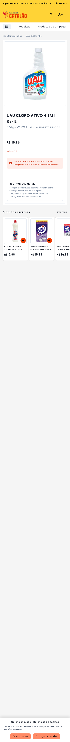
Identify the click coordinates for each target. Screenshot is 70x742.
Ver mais (62, 212)
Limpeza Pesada (17, 36)
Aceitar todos (20, 736)
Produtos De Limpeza (52, 26)
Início (5, 36)
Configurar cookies (46, 736)
